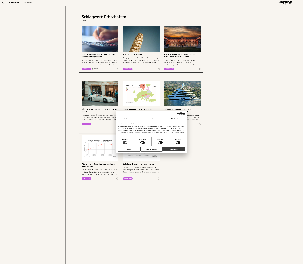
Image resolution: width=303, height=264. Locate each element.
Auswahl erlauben (151, 149)
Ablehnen (129, 149)
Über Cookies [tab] (175, 118)
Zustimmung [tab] (127, 118)
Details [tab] (151, 118)
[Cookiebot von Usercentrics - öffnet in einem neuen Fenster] (178, 113)
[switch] (142, 142)
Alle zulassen (174, 149)
